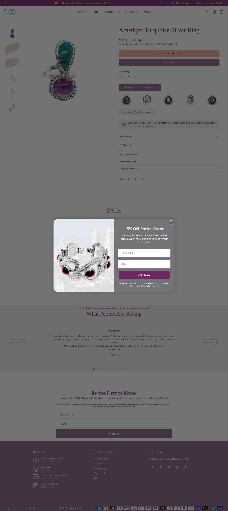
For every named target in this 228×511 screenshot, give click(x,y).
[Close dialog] (171, 222)
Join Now (144, 275)
